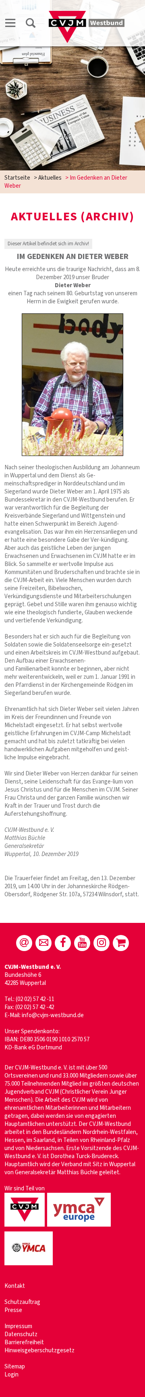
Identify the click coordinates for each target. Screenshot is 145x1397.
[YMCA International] (29, 1266)
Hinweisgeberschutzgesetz (39, 1350)
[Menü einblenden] (10, 24)
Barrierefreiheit (24, 1342)
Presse (13, 1310)
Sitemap (14, 1366)
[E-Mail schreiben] (24, 943)
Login (11, 1374)
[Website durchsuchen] (31, 24)
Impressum (18, 1326)
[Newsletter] (43, 943)
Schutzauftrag (22, 1302)
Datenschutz (20, 1334)
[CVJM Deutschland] (25, 1227)
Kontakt (14, 1286)
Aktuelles (50, 178)
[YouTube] (82, 943)
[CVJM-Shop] (121, 943)
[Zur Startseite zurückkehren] (86, 14)
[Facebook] (63, 943)
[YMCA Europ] (80, 1227)
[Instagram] (101, 943)
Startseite (17, 178)
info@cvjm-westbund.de (53, 1015)
